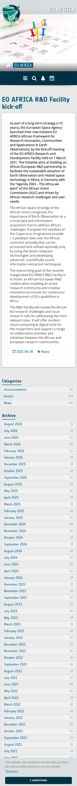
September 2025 (38, 478)
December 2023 (38, 584)
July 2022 (38, 678)
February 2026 (38, 451)
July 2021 (38, 751)
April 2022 (38, 698)
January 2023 (38, 638)
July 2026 (38, 431)
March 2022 (38, 704)
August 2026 (38, 424)
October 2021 (38, 731)
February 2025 (38, 511)
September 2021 (38, 738)
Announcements (38, 390)
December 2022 (38, 644)
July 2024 (38, 558)
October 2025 (38, 471)
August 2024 (38, 551)
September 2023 (38, 598)
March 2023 (38, 624)
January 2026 (38, 457)
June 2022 (38, 684)
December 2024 (38, 524)
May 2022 (38, 691)
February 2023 (38, 631)
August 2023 (38, 604)
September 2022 (38, 664)
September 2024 (38, 544)
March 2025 (38, 504)
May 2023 (38, 618)
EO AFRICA (61, 9)
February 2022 (38, 711)
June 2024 (38, 564)
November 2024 (38, 531)
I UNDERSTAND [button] (38, 780)
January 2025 (38, 518)
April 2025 (38, 498)
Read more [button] (12, 771)
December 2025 (38, 464)
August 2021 (38, 745)
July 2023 (38, 611)
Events (38, 396)
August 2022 (38, 671)
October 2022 (38, 658)
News (45, 351)
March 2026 (38, 444)
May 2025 (38, 491)
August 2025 (38, 484)
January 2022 (38, 718)
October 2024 (38, 538)
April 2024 (38, 571)
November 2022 (38, 651)
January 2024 (38, 578)
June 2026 (38, 437)
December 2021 (38, 724)
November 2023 (38, 591)
